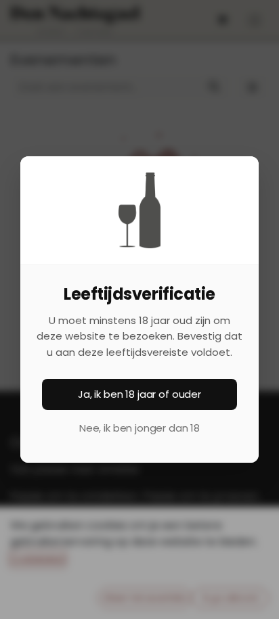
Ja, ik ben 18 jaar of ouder (139, 394)
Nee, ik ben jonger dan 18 (139, 428)
